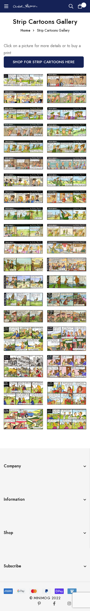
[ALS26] (66, 393)
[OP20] (23, 264)
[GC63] (23, 113)
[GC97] (23, 163)
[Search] (71, 6)
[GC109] (66, 179)
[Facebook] (54, 603)
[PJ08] (23, 316)
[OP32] (23, 282)
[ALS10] (23, 366)
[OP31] (66, 264)
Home (25, 30)
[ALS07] (23, 338)
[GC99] (66, 163)
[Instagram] (69, 603)
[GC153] (23, 230)
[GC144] (66, 213)
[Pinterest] (39, 603)
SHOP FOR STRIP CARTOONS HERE (44, 62)
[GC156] (66, 230)
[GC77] (66, 113)
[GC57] (23, 97)
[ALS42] (66, 419)
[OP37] (23, 299)
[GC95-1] (66, 146)
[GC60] (66, 97)
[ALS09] (66, 338)
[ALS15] (23, 393)
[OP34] (66, 282)
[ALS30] (23, 419)
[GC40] (23, 80)
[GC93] (23, 146)
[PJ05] (66, 299)
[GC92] (66, 130)
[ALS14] (66, 366)
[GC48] (66, 80)
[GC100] (23, 179)
